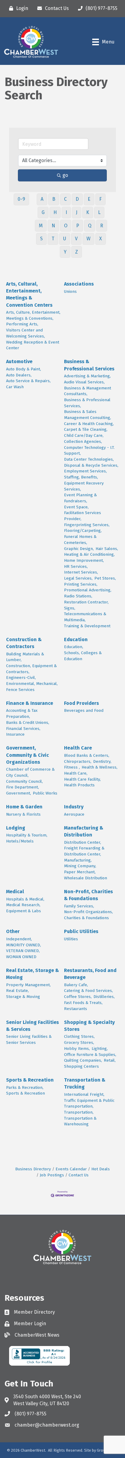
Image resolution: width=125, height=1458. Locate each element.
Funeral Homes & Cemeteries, (80, 539)
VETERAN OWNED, (23, 950)
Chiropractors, (77, 761)
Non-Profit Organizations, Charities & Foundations (88, 914)
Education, (73, 646)
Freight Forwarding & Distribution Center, (84, 851)
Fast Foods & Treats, (83, 1002)
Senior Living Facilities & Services (32, 1025)
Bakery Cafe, (76, 984)
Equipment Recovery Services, (84, 486)
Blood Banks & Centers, (86, 755)
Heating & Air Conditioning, (89, 554)
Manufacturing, (78, 860)
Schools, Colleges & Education (83, 655)
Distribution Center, (82, 842)
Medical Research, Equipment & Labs (23, 907)
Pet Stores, (105, 578)
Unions (70, 291)
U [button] (64, 238)
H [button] (55, 212)
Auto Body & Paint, (23, 369)
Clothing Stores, (79, 1036)
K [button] (87, 212)
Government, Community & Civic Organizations (27, 755)
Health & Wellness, (99, 767)
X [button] (100, 238)
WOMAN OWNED (21, 956)
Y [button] (65, 252)
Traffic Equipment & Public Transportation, (89, 1103)
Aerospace (74, 814)
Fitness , (72, 767)
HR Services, (76, 566)
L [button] (99, 212)
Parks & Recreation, (24, 1087)
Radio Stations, (78, 596)
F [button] (100, 199)
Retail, (110, 1060)
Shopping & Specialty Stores (89, 1025)
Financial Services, (23, 728)
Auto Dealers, (19, 375)
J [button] (76, 212)
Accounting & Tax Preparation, (22, 713)
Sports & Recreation (30, 1080)
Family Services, (79, 906)
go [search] (65, 175)
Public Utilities (81, 931)
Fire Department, (22, 787)
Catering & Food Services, (88, 990)
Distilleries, (104, 996)
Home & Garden (24, 807)
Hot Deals (100, 1169)
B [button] (53, 199)
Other (13, 931)
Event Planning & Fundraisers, (80, 498)
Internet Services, (81, 572)
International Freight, (84, 1094)
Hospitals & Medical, (25, 899)
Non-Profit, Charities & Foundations (88, 895)
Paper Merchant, (80, 871)
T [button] (53, 238)
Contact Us (79, 1175)
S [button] (41, 238)
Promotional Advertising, (87, 590)
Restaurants (75, 1008)
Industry (73, 807)
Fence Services (20, 689)
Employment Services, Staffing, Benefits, (85, 474)
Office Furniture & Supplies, (90, 1054)
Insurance (15, 734)
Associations (79, 284)
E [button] (89, 199)
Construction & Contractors (24, 643)
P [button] (77, 226)
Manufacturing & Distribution (83, 831)
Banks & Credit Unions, (27, 722)
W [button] (88, 238)
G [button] (43, 212)
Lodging (15, 828)
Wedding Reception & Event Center (32, 345)
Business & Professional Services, (87, 402)
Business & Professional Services (89, 365)
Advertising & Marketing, (87, 376)
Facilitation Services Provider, (82, 515)
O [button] (65, 226)
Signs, (69, 608)
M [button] (41, 226)
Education (76, 639)
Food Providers (81, 703)
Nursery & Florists (23, 814)
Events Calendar (71, 1169)
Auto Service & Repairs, (28, 380)
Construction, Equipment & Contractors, (31, 668)
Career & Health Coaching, (89, 423)
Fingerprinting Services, (87, 524)
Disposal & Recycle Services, (91, 465)
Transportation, (78, 1112)
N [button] (53, 226)
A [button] (42, 199)
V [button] (76, 238)
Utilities (71, 939)
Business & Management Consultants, (87, 391)
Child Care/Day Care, (83, 435)
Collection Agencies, (83, 441)
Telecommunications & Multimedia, (85, 616)
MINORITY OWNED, (23, 945)
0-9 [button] (21, 199)
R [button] (101, 226)
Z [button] (76, 252)
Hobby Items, (77, 1048)
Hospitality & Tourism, (26, 835)
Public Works (45, 793)
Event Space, (76, 507)
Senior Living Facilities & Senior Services (29, 1039)
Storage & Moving (23, 996)
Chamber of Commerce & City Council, (30, 772)
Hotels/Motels (20, 841)
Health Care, (75, 773)
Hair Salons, (107, 548)
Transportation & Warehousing (80, 1121)
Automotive (19, 361)
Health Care (78, 748)
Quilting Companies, (83, 1060)
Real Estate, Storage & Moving (32, 973)
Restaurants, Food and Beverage (90, 973)
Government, (18, 793)
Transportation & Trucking (84, 1083)
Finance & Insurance (29, 703)
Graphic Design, (79, 548)
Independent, (19, 939)
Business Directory (33, 1169)
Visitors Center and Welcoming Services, (25, 333)
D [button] (77, 199)
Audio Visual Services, (84, 382)
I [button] (66, 212)
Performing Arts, (22, 324)
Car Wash (15, 386)
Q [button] (89, 226)
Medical (15, 891)
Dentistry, (102, 761)
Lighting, (100, 1048)
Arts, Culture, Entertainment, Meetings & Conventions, (33, 315)
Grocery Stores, (79, 1042)
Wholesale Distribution (85, 878)
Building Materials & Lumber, (25, 657)
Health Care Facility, (82, 779)
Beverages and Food (83, 710)
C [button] (65, 199)
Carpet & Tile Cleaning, (85, 429)
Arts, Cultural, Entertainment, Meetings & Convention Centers (29, 294)
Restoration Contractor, (86, 602)
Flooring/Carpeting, (83, 530)
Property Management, (28, 984)
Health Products (79, 785)
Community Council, (24, 781)
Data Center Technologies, (89, 459)
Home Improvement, (84, 560)
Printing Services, (80, 584)
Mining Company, (80, 865)
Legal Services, (78, 578)
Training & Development (87, 625)
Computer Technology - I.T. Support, (89, 450)
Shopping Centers (81, 1066)
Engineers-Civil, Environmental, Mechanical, (32, 680)
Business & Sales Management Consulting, (87, 414)
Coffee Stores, (78, 996)
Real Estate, (17, 990)
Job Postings (52, 1175)
